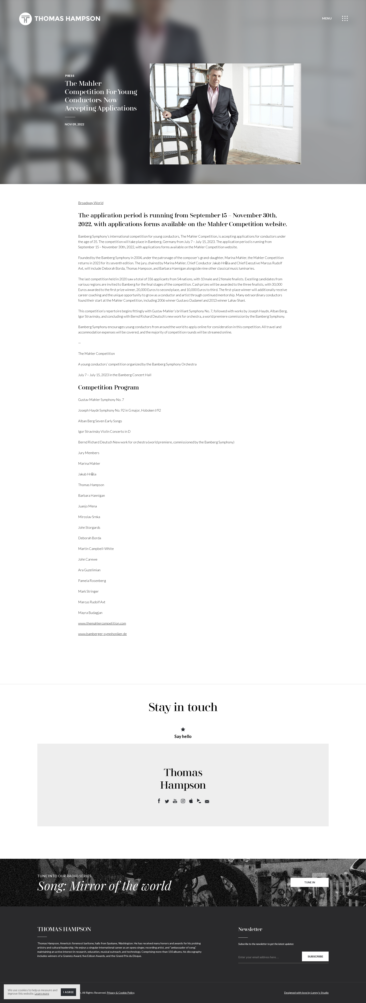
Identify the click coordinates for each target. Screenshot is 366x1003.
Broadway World (90, 203)
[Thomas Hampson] (59, 19)
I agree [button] (68, 992)
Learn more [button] (42, 993)
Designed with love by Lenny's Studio (306, 992)
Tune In (309, 882)
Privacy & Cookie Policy (120, 992)
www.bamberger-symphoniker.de (102, 634)
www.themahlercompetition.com (102, 623)
